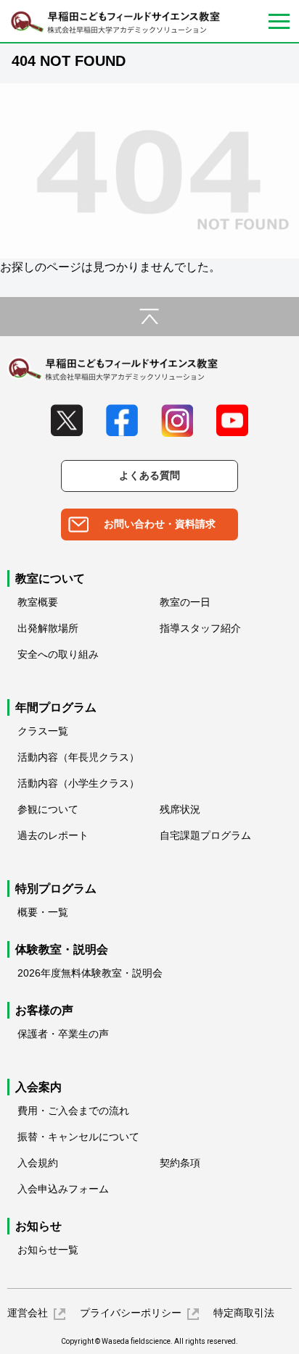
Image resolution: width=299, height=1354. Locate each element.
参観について (47, 809)
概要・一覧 (42, 912)
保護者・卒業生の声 (63, 1034)
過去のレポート (53, 835)
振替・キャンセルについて (78, 1136)
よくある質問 (149, 475)
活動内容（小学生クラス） (78, 783)
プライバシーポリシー (130, 1313)
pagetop (149, 316)
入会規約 (37, 1163)
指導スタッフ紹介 (200, 628)
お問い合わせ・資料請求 (160, 524)
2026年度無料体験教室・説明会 (90, 973)
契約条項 (180, 1163)
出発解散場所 (47, 628)
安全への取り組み (58, 654)
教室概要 (37, 602)
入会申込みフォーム (63, 1189)
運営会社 (27, 1313)
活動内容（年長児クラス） (78, 757)
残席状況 (180, 809)
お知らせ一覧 (47, 1249)
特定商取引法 (243, 1313)
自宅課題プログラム (205, 835)
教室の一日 (185, 602)
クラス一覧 (42, 731)
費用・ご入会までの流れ (73, 1110)
